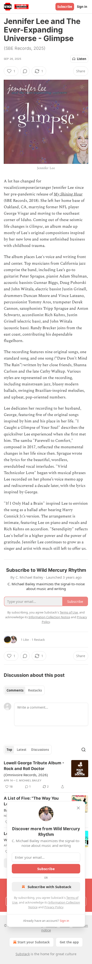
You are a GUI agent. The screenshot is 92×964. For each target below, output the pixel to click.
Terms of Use (69, 612)
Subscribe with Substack (49, 886)
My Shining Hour (68, 194)
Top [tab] (9, 749)
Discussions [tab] (40, 749)
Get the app (69, 942)
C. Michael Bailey (29, 780)
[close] (78, 808)
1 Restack (38, 639)
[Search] (83, 749)
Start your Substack (33, 942)
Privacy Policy (53, 907)
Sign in (82, 7)
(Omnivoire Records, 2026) (26, 774)
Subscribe (64, 7)
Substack (23, 954)
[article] (46, 774)
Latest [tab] (21, 749)
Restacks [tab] (35, 690)
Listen (81, 59)
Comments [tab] (15, 690)
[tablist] (24, 690)
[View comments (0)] (25, 71)
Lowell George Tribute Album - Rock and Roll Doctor (34, 766)
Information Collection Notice (49, 617)
